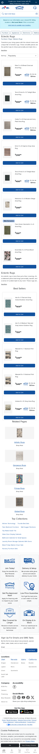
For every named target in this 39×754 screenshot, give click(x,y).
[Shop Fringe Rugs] (19, 479)
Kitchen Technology (8, 523)
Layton (3, 667)
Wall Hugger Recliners (28, 527)
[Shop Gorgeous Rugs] (19, 455)
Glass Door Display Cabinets (11, 534)
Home (4, 720)
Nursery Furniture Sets (10, 549)
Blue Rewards (6, 698)
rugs (10, 39)
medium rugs (17, 39)
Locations (5, 657)
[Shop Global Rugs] (19, 502)
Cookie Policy (31, 722)
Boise (23, 663)
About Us (4, 702)
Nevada (14, 659)
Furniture (5, 33)
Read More (4, 50)
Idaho (23, 659)
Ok (10, 745)
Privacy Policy (30, 741)
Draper (3, 663)
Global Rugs (20, 511)
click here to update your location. (19, 25)
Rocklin (31, 663)
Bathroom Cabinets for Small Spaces (14, 538)
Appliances (15, 33)
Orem (3, 670)
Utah (3, 659)
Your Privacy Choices (29, 745)
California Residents (20, 722)
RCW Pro (4, 686)
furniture (4, 39)
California (33, 659)
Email (3, 647)
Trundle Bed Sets (23, 523)
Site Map (29, 724)
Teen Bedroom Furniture (10, 527)
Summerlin (14, 670)
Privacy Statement (8, 722)
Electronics (26, 33)
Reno (12, 667)
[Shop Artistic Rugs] (19, 432)
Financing (4, 694)
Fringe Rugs (19, 488)
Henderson (14, 663)
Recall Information (12, 720)
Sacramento (33, 667)
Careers (3, 690)
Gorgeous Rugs (19, 465)
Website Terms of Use (24, 720)
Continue (31, 650)
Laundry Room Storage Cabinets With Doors (17, 541)
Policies (34, 720)
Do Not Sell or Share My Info (18, 724)
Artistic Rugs (19, 442)
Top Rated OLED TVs (9, 531)
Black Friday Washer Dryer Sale (12, 545)
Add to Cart (19, 83)
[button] (8, 2)
